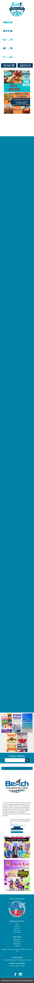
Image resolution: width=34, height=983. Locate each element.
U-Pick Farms (12, 710)
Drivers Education (14, 527)
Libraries (10, 288)
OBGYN (10, 399)
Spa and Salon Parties (15, 495)
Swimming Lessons (14, 683)
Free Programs (13, 532)
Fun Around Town (10, 224)
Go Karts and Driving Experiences (20, 268)
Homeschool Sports (14, 643)
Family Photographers (15, 204)
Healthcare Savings (14, 392)
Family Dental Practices (16, 387)
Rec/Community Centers (16, 313)
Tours (9, 345)
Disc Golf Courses (14, 251)
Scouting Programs (14, 552)
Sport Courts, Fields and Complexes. (16, 323)
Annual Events (12, 695)
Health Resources (11, 357)
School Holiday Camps (15, 140)
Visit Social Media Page (17, 829)
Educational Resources (16, 152)
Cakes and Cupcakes (15, 436)
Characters (11, 443)
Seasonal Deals (13, 708)
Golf (8, 638)
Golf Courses (12, 271)
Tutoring (10, 191)
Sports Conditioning (14, 675)
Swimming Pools (13, 332)
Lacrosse (10, 648)
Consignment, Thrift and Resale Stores (19, 588)
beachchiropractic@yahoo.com (18, 826)
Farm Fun (10, 700)
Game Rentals (12, 466)
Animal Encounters (14, 231)
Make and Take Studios (16, 290)
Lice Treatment (12, 396)
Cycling (10, 634)
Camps (6, 137)
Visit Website (17, 827)
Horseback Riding (14, 646)
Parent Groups (12, 214)
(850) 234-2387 (14, 824)
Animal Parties (12, 426)
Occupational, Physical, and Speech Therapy (17, 402)
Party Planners (12, 478)
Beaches (10, 241)
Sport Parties (12, 500)
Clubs (9, 517)
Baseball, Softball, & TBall (17, 626)
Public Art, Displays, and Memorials (16, 306)
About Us (17, 926)
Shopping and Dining (12, 569)
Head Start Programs (15, 154)
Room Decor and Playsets (17, 609)
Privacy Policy (17, 932)
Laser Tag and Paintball (16, 285)
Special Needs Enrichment (17, 557)
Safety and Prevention (15, 550)
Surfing (9, 678)
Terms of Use (17, 930)
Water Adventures (14, 350)
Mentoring (11, 540)
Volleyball (10, 690)
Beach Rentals (12, 574)
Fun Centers (11, 263)
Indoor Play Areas (14, 280)
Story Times (11, 564)
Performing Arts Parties (16, 483)
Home (17, 924)
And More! (17, 946)
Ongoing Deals (12, 705)
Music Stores (12, 606)
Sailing (9, 663)
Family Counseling (14, 384)
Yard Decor (11, 503)
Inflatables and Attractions (17, 468)
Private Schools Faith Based (18, 177)
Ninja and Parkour (14, 656)
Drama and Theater (14, 525)
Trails (9, 347)
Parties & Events (10, 424)
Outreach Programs (14, 547)
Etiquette (10, 530)
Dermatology (12, 379)
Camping (10, 246)
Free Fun (10, 261)
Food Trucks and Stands (16, 461)
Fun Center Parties (14, 463)
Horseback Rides (13, 278)
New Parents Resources (16, 211)
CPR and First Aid (14, 377)
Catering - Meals (13, 441)
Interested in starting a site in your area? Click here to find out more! (17, 950)
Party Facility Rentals (15, 476)
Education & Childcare (12, 142)
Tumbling (10, 688)
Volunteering (12, 567)
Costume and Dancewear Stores (19, 592)
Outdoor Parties (13, 473)
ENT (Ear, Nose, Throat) (16, 382)
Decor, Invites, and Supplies (18, 451)
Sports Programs (10, 624)
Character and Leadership (17, 513)
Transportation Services (16, 189)
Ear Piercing (11, 594)
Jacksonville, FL (17, 944)
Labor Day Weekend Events (18, 703)
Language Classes (14, 537)
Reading (10, 182)
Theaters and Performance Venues (17, 338)
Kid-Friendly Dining (14, 601)
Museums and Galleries (16, 298)
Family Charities (13, 201)
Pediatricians (12, 414)
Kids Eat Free (12, 604)
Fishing (9, 258)
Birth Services (12, 367)
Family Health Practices (16, 389)
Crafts (9, 520)
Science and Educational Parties (19, 493)
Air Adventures (12, 226)
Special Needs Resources (17, 219)
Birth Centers (12, 364)
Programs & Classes (12, 505)
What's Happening (11, 693)
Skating (10, 317)
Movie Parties (12, 471)
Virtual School (12, 194)
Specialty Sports (13, 673)
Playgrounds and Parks (16, 303)
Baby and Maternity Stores (17, 572)
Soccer (9, 668)
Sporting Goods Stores (16, 614)
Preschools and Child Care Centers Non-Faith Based (17, 173)
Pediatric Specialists (14, 411)
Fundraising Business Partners (19, 206)
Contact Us (17, 928)
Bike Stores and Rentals (16, 577)
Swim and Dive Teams (15, 680)
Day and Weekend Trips (16, 248)
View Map (13, 832)
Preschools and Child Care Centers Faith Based (17, 168)
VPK (8, 196)
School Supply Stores (15, 611)
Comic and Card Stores (16, 584)
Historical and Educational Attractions (17, 274)
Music (9, 542)
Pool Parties (11, 488)
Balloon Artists (12, 431)
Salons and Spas (13, 315)
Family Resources (11, 199)
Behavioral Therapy (14, 362)
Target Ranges (12, 335)
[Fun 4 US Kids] (17, 9)
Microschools (12, 164)
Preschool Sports (13, 658)
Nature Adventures (14, 300)
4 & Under (11, 508)
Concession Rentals (14, 446)
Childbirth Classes (14, 372)
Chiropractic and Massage (17, 374)
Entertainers (11, 456)
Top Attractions (13, 342)
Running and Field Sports (17, 661)
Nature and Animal (14, 545)
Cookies (10, 448)
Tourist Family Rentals (15, 619)
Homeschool (12, 157)
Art (8, 510)
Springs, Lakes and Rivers (17, 327)
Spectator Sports (13, 320)
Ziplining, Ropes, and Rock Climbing (17, 353)
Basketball (11, 629)
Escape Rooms (13, 253)
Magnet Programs (14, 162)
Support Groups (13, 221)
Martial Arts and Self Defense (18, 653)
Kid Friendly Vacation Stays (17, 283)
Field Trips (11, 256)
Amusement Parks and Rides (18, 229)
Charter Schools (13, 147)
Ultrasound (11, 416)
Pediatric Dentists (13, 409)
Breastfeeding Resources (17, 369)
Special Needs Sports (15, 671)
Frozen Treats (12, 599)
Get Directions (19, 832)
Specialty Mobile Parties (16, 498)
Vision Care (11, 419)
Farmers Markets (13, 596)
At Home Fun (12, 236)
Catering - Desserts (14, 438)
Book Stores (11, 579)
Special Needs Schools (16, 187)
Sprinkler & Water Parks (16, 330)
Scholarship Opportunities (17, 184)
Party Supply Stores (14, 480)
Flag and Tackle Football (16, 636)
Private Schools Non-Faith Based (19, 179)
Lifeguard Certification (15, 651)
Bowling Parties (13, 433)
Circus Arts (11, 515)
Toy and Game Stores (15, 621)
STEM (9, 562)
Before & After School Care (17, 145)
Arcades (10, 233)
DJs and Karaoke (13, 453)
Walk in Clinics (12, 421)
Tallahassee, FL (17, 939)
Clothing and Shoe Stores (17, 582)
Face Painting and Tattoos (17, 458)
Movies (9, 295)
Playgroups (11, 216)
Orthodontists (12, 406)
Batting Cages (12, 238)
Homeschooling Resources (17, 209)
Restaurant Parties (14, 490)
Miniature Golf (12, 293)
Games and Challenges (16, 266)
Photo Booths (12, 485)
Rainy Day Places (14, 310)
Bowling (10, 243)
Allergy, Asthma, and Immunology (20, 359)
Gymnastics (11, 641)
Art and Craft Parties (15, 429)
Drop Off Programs (14, 150)
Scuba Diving (12, 666)
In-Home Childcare (14, 159)
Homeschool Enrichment (16, 535)
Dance (9, 522)
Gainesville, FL (17, 941)
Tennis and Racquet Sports (17, 685)
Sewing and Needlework (16, 555)
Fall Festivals (12, 698)
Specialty (10, 559)
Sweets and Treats (14, 616)
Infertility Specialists (14, 394)
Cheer (9, 631)
